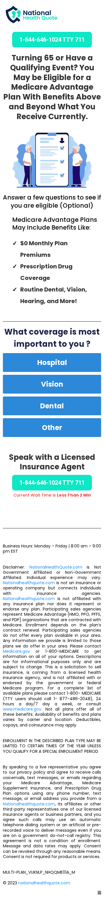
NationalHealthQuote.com (55, 567)
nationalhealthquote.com (44, 883)
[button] (99, 893)
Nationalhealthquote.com (29, 583)
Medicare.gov (16, 651)
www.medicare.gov (22, 709)
